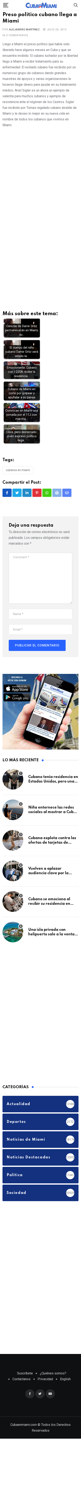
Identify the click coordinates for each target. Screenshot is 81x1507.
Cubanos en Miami (18, 473)
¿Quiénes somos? (53, 1377)
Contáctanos (21, 1383)
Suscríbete (25, 1377)
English (65, 1383)
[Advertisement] (40, 176)
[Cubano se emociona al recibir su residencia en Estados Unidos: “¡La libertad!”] (12, 905)
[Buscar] (76, 5)
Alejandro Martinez (24, 33)
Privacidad (45, 1383)
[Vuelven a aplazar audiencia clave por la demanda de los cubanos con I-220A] (12, 875)
